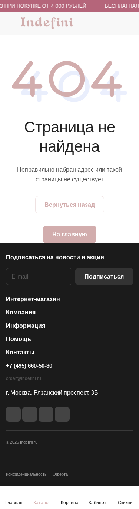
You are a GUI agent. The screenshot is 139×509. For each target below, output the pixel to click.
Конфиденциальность (26, 474)
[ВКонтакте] (13, 414)
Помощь (18, 339)
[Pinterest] (62, 414)
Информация (25, 326)
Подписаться (104, 276)
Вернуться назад (69, 205)
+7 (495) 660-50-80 (29, 366)
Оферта (60, 474)
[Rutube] (29, 414)
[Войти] (112, 23)
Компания (21, 312)
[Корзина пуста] (127, 23)
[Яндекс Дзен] (46, 414)
